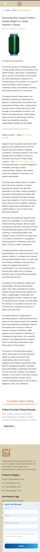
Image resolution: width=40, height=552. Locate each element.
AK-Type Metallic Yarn (11, 487)
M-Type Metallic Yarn (11, 483)
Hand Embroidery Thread (12, 501)
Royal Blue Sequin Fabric (25, 161)
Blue (24, 135)
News (14, 10)
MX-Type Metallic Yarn (11, 490)
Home (8, 10)
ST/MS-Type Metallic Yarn (13, 479)
